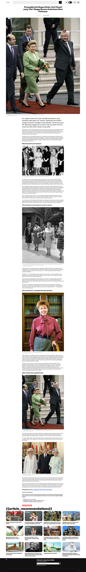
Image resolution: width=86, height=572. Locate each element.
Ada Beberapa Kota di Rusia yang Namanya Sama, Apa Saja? (70, 523)
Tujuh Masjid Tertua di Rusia (50, 553)
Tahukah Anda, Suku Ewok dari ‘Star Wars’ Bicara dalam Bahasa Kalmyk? (52, 523)
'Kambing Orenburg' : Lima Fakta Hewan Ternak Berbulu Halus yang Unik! (52, 538)
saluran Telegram (29, 499)
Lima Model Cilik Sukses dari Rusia (42, 489)
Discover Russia (46, 15)
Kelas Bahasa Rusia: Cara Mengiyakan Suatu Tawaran (12, 538)
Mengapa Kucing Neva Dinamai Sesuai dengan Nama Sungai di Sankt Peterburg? (71, 555)
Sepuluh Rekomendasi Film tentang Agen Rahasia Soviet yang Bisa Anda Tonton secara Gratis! (33, 555)
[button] (58, 2)
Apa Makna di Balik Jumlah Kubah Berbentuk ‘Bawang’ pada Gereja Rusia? (70, 538)
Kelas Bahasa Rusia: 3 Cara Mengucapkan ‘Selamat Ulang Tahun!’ (32, 538)
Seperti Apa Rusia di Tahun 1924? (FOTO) (14, 523)
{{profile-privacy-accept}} (42, 565)
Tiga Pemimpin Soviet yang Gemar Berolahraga (14, 554)
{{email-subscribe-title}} (45, 560)
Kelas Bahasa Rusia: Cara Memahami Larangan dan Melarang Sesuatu (33, 523)
